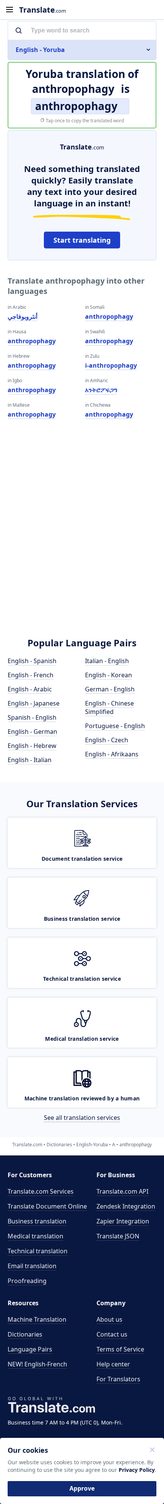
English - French (30, 675)
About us (109, 1319)
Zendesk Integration (125, 1206)
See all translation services (82, 1117)
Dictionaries (25, 1334)
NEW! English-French (37, 1364)
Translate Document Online (47, 1206)
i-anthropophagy (111, 365)
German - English (110, 689)
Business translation (37, 1221)
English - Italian (29, 760)
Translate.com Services (41, 1191)
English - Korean (108, 675)
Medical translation (35, 1236)
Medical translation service (82, 1038)
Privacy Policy (137, 1469)
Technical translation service (82, 978)
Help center (113, 1364)
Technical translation (38, 1251)
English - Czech (106, 740)
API (122, 1191)
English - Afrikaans (111, 754)
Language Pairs (30, 1349)
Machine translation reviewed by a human (82, 1098)
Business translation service (82, 918)
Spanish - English (32, 717)
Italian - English (107, 661)
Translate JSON (117, 1236)
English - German (32, 731)
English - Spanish (32, 661)
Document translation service (82, 858)
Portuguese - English (115, 726)
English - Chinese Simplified (109, 707)
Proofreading (27, 1281)
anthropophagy (32, 341)
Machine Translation (37, 1319)
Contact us (111, 1334)
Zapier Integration (122, 1221)
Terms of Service (120, 1349)
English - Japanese (33, 703)
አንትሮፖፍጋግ (101, 390)
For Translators (118, 1379)
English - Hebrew (32, 745)
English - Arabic (30, 689)
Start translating (82, 240)
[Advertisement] (82, 539)
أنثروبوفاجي (22, 316)
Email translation (32, 1266)
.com (42, 10)
